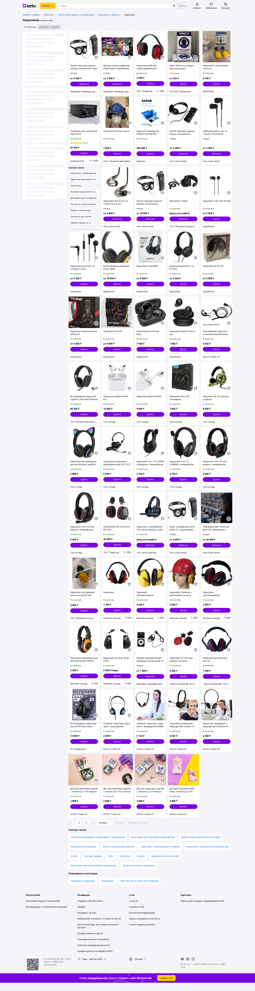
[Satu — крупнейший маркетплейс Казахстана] (29, 6)
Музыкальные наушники (83, 846)
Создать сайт (166, 978)
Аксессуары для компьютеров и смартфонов (93, 865)
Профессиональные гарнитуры (139, 865)
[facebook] (187, 959)
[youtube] (182, 959)
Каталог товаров (31, 14)
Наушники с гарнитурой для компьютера (208, 846)
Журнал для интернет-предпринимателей (202, 900)
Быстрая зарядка (93, 856)
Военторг (49, 14)
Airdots (74, 856)
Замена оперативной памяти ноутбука (200, 837)
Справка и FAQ (136, 906)
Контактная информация (142, 912)
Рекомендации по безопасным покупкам (46, 906)
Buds (110, 856)
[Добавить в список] (96, 57)
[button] (150, 83)
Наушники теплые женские (165, 856)
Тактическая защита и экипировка (76, 14)
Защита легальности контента (144, 918)
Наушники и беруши (109, 14)
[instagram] (193, 959)
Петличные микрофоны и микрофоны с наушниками (98, 837)
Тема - (89, 959)
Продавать (82, 912)
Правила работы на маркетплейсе (94, 951)
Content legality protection (142, 924)
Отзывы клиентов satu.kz (90, 933)
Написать (84, 84)
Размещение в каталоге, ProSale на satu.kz (99, 918)
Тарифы (81, 906)
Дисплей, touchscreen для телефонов (139, 880)
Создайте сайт (84, 900)
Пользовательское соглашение (93, 939)
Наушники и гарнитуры (83, 880)
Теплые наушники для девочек (118, 846)
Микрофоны (108, 880)
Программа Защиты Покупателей (43, 900)
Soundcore (125, 856)
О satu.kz (133, 900)
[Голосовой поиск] (173, 6)
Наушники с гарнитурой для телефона (160, 846)
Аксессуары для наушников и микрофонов (153, 837)
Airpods (141, 856)
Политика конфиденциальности (93, 945)
